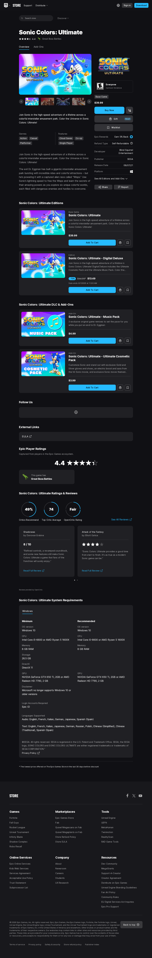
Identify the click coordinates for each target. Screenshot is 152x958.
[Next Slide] (89, 101)
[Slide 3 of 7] (63, 101)
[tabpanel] (76, 655)
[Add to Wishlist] (128, 243)
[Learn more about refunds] (131, 143)
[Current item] (32, 101)
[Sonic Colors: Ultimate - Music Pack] (43, 324)
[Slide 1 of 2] (74, 580)
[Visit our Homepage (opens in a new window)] (76, 412)
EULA (27, 436)
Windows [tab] (27, 611)
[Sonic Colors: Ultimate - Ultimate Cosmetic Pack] (43, 363)
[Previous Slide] (21, 101)
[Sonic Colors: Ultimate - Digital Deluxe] (43, 265)
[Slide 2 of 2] (77, 580)
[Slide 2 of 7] (47, 101)
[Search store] (22, 18)
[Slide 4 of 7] (78, 101)
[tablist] (76, 611)
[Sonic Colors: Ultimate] (43, 222)
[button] (113, 178)
